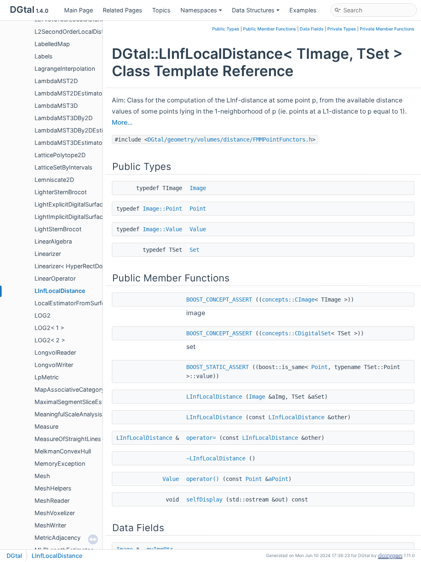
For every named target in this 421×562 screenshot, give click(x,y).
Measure (46, 426)
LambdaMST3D (56, 105)
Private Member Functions (387, 29)
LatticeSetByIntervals (64, 167)
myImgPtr (160, 549)
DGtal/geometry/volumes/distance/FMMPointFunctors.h (230, 139)
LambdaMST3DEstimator (69, 142)
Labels (44, 56)
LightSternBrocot (58, 228)
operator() (202, 479)
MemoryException (60, 463)
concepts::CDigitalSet (296, 333)
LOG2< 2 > (50, 340)
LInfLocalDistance (60, 290)
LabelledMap (52, 43)
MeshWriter (50, 525)
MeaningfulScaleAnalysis (68, 414)
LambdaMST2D (56, 80)
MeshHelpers (53, 488)
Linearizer (48, 253)
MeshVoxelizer (55, 512)
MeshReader (52, 500)
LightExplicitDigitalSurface (70, 204)
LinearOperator (55, 278)
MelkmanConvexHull (63, 451)
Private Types (341, 29)
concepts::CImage (288, 299)
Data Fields (312, 29)
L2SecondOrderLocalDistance (76, 31)
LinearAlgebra (53, 241)
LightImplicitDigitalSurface (70, 216)
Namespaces (198, 10)
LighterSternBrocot (61, 191)
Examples (303, 10)
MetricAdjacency (58, 537)
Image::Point (162, 208)
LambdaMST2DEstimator (69, 93)
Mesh (42, 475)
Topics (161, 10)
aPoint (278, 479)
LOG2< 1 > (49, 327)
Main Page (78, 10)
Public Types (225, 29)
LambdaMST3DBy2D (64, 117)
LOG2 (43, 315)
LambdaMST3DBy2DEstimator (77, 130)
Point (198, 208)
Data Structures (253, 10)
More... (122, 122)
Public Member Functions (269, 29)
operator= (201, 437)
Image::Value (162, 229)
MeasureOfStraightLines (68, 438)
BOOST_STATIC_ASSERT (217, 367)
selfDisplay (204, 499)
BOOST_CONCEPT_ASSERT (219, 299)
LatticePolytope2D (60, 154)
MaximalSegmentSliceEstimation (79, 401)
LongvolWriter (54, 364)
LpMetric (47, 377)
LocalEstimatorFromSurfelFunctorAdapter (92, 303)
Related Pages (122, 10)
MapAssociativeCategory (69, 389)
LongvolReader (55, 352)
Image (198, 188)
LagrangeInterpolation (65, 68)
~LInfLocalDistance (215, 458)
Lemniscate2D (54, 179)
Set (194, 249)
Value (198, 229)
